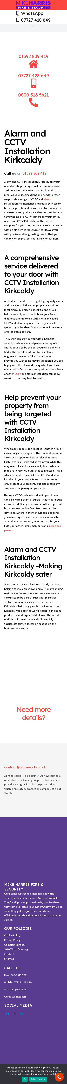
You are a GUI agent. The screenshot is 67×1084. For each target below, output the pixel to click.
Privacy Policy (12, 940)
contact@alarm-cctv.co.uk (25, 767)
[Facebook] (7, 1013)
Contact (9, 954)
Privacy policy (38, 1079)
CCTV (17, 374)
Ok (24, 1079)
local (12, 996)
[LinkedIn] (21, 1013)
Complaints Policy (14, 945)
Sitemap (9, 959)
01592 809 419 (33, 56)
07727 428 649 (23, 982)
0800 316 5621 (19, 975)
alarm (47, 199)
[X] (14, 1013)
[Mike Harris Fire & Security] (33, 5)
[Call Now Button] (59, 1077)
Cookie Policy (12, 935)
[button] (33, 27)
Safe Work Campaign (16, 949)
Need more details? (33, 713)
